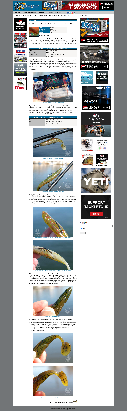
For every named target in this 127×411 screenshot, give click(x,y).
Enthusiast (60, 15)
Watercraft (67, 15)
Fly (78, 15)
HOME (15, 12)
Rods (18, 15)
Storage (50, 15)
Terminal (40, 15)
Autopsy (86, 15)
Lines (35, 15)
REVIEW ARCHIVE (52, 12)
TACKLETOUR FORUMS (25, 12)
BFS (32, 15)
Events (81, 15)
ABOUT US (62, 12)
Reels (14, 15)
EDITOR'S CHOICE (40, 12)
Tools (45, 15)
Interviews (73, 15)
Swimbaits (27, 15)
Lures (22, 15)
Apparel (54, 15)
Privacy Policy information (63, 409)
